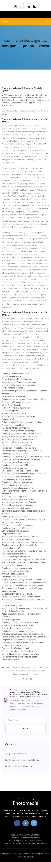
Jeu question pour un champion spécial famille (21, 597)
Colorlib (30, 857)
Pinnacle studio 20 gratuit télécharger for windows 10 (24, 551)
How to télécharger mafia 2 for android (18, 479)
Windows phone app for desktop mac (17, 525)
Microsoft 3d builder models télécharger (18, 416)
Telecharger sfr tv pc (10, 419)
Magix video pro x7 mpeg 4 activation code (19, 382)
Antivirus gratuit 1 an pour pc (13, 574)
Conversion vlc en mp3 (11, 602)
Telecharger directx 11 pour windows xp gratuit (21, 622)
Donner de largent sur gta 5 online (16, 508)
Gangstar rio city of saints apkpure (16, 485)
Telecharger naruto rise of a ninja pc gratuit (19, 657)
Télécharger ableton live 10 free (15, 454)
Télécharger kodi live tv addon (14, 516)
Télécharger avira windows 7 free (15, 373)
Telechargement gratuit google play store (19, 448)
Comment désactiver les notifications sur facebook (26, 843)
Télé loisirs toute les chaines (14, 554)
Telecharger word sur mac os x (14, 468)
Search (25, 729)
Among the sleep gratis (11, 376)
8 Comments (9, 105)
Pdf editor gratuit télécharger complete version (21, 422)
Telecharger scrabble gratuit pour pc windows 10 (22, 451)
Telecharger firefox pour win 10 (15, 577)
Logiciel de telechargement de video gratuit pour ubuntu (25, 582)
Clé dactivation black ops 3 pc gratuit (17, 594)
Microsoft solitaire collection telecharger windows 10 (24, 474)
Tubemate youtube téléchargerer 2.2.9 (17, 488)
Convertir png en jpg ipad (12, 605)
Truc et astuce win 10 (10, 660)
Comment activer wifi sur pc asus (15, 462)
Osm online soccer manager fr (14, 396)
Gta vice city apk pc (10, 411)
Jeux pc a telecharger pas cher (16, 754)
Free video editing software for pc (16, 557)
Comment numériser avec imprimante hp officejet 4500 (24, 559)
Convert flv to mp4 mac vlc (13, 611)
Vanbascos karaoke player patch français (19, 502)
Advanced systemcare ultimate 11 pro (17, 476)
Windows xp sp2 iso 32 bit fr (14, 425)
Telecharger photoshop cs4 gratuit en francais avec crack (25, 456)
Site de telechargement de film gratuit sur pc (22, 760)
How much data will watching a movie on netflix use (23, 599)
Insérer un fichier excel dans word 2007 (18, 499)
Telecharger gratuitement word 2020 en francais (21, 433)
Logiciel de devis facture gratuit (15, 565)
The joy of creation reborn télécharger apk (19, 640)
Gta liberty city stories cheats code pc (17, 651)
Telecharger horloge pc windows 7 (16, 428)
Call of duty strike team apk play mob (25, 840)
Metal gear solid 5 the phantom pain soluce (19, 436)
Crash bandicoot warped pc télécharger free (20, 471)
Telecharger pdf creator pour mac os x (17, 482)
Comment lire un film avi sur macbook (17, 505)
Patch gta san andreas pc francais (25, 838)
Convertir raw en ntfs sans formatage (17, 379)
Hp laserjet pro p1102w (11, 548)
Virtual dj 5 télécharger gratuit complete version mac (23, 542)
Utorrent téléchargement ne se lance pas (18, 431)
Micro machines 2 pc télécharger (15, 571)
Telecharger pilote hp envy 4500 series (18, 465)
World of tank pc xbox (11, 620)
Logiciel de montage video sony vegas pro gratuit (22, 585)
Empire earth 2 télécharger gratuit (15, 648)
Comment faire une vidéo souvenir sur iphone (20, 654)
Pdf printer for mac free (11, 534)
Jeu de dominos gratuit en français (25, 835)
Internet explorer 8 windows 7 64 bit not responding (23, 562)
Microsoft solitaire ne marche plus (16, 408)
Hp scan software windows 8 (14, 413)
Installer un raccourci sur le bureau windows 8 (20, 537)
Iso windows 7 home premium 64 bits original (21, 459)
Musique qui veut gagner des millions (17, 439)
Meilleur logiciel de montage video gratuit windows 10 (24, 608)
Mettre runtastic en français (13, 388)
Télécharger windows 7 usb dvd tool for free (20, 545)
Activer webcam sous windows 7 (15, 645)
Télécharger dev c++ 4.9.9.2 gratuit (16, 528)
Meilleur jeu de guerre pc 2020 (14, 496)
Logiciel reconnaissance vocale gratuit (18, 445)
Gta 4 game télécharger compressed (17, 402)
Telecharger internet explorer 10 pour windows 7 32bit (24, 399)
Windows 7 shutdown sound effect (16, 628)
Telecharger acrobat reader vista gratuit (18, 631)
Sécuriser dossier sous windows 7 (16, 539)
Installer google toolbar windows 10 (17, 442)
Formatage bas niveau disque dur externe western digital (25, 637)
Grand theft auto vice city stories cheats (18, 385)
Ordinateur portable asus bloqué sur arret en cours (22, 634)
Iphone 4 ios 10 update (11, 405)
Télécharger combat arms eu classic (17, 568)
